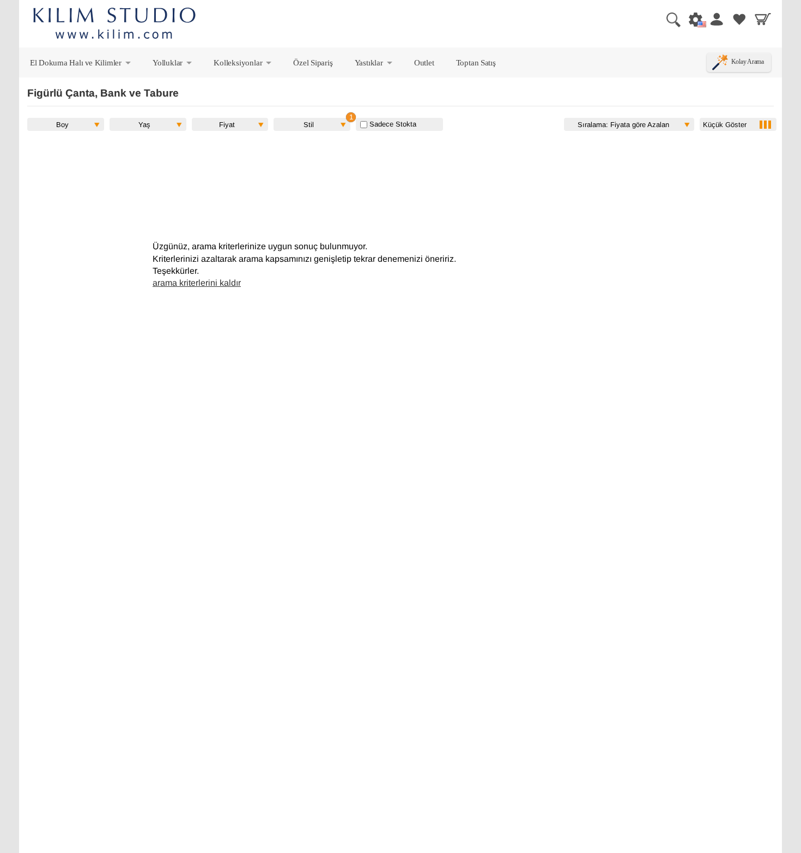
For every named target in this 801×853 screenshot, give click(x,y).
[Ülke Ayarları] (692, 19)
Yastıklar (374, 65)
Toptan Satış (476, 62)
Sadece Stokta (391, 124)
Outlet (424, 62)
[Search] (669, 19)
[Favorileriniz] (739, 19)
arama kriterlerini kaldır (197, 283)
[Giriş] (716, 19)
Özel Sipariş (312, 62)
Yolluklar (173, 65)
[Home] (114, 25)
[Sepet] (763, 19)
